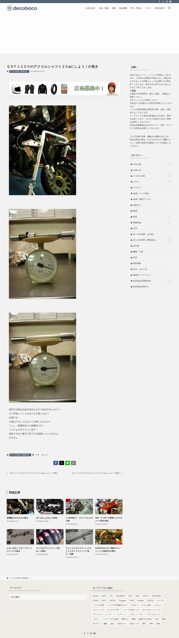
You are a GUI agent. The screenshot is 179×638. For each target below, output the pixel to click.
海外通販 (137, 263)
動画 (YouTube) (145, 619)
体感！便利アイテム (142, 199)
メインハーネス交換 (110, 619)
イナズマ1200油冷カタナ (117, 605)
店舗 (163, 619)
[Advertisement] (89, 34)
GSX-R (146, 596)
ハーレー (109, 614)
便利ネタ (137, 205)
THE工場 (137, 164)
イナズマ (160, 600)
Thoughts (122, 600)
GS (111, 596)
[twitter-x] (163, 1)
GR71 (104, 596)
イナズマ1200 (98, 605)
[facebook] (159, 1)
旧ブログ (45, 455)
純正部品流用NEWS (142, 281)
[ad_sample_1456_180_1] (64, 95)
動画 (135, 211)
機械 (105, 624)
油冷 (112, 624)
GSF (37, 455)
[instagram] (167, 1)
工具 (156, 619)
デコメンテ (97, 614)
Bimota (96, 596)
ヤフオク (137, 187)
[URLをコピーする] (73, 463)
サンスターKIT (113, 610)
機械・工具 (138, 252)
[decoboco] (22, 8)
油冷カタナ (122, 624)
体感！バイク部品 (141, 193)
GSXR (95, 600)
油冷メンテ (134, 624)
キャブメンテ (98, 610)
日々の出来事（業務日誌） (19, 71)
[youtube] (170, 1)
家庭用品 (137, 222)
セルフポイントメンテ (152, 610)
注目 (135, 257)
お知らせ (137, 170)
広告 (135, 228)
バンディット (121, 614)
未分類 (136, 246)
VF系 (131, 600)
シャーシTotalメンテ (131, 610)
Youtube (140, 600)
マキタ (95, 619)
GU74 (103, 600)
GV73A (112, 600)
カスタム (157, 605)
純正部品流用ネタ (141, 286)
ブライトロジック (153, 614)
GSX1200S (156, 596)
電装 (158, 624)
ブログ (136, 182)
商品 (135, 217)
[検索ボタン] (169, 8)
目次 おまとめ (140, 269)
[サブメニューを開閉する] (169, 164)
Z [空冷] (150, 600)
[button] (55, 463)
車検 (151, 624)
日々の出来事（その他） (144, 234)
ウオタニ (134, 605)
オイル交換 (146, 605)
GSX (137, 596)
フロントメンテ (136, 614)
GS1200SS (120, 596)
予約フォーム (136, 100)
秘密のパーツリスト (142, 275)
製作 (144, 624)
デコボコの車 (139, 176)
